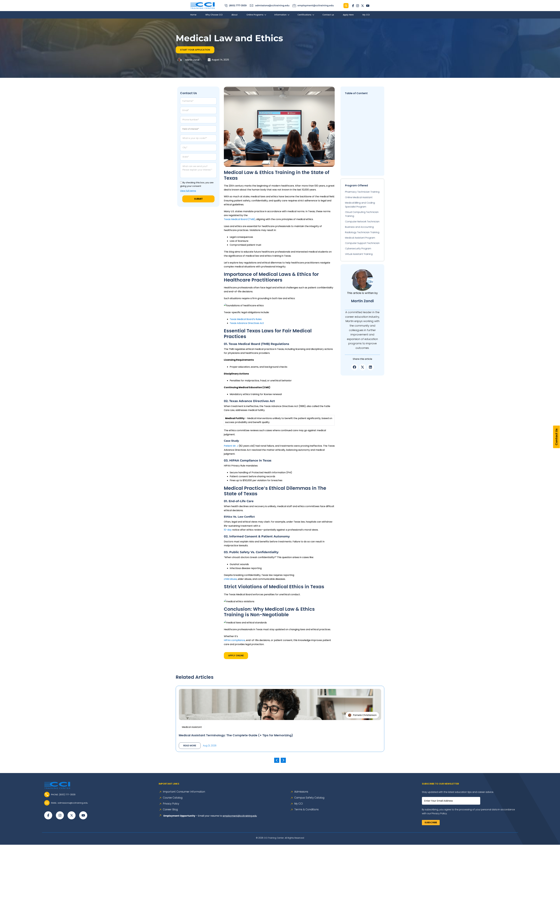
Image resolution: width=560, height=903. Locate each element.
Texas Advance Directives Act (247, 323)
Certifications (304, 14)
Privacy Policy (171, 803)
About (234, 14)
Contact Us (556, 436)
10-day (228, 529)
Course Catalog (172, 797)
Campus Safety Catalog (309, 797)
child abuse (230, 579)
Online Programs (254, 14)
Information (280, 14)
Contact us (328, 14)
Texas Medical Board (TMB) (239, 219)
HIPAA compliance (234, 640)
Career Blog (170, 809)
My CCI (366, 14)
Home (193, 14)
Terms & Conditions (306, 809)
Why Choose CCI (214, 14)
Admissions (301, 791)
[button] (195, 49)
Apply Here (348, 14)
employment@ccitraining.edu (240, 815)
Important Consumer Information (184, 791)
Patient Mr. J (231, 445)
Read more (189, 745)
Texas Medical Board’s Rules (246, 319)
